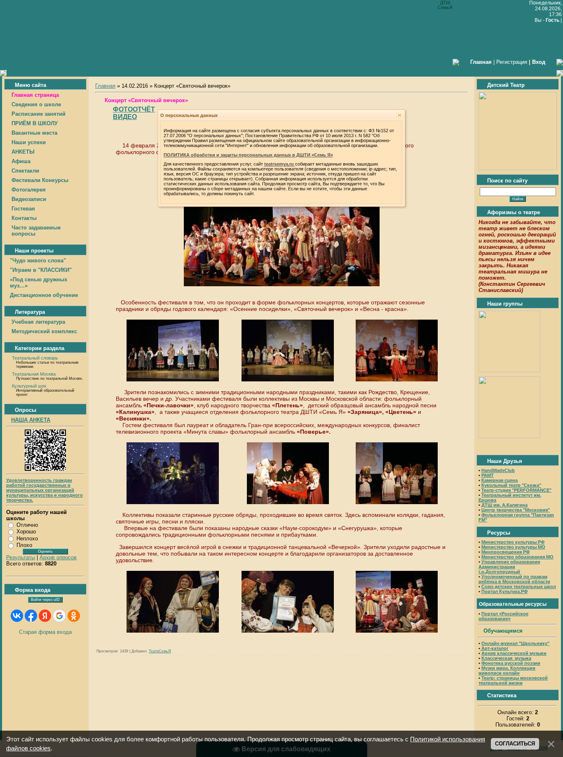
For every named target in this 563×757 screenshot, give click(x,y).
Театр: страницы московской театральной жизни (513, 680)
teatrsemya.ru (279, 163)
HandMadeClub (498, 470)
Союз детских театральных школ (518, 586)
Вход (538, 62)
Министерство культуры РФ (512, 542)
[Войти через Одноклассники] (74, 616)
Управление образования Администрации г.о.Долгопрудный (509, 566)
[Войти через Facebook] (31, 616)
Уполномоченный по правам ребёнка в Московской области (514, 579)
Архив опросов (58, 557)
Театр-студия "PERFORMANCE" (516, 490)
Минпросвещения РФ (505, 551)
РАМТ (487, 475)
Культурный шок (29, 385)
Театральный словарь (35, 357)
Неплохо (27, 538)
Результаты (20, 557)
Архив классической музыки (514, 653)
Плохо (24, 545)
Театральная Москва (34, 373)
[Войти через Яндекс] (45, 616)
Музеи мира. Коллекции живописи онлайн (507, 670)
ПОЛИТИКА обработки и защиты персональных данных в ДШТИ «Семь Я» (248, 154)
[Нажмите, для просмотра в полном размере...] (282, 284)
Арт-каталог (494, 648)
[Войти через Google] (59, 615)
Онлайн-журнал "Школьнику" (515, 643)
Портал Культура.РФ (504, 591)
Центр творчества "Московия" (515, 509)
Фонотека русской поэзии (510, 663)
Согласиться (515, 744)
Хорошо (26, 531)
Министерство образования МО (517, 556)
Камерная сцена (499, 480)
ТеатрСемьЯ (160, 651)
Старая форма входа (45, 632)
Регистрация (511, 62)
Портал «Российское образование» (503, 616)
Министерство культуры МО (513, 546)
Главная (105, 86)
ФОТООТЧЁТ (134, 109)
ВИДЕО (125, 116)
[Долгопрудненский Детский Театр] (518, 168)
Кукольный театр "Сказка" (511, 485)
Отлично (27, 525)
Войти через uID (45, 600)
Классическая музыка (506, 658)
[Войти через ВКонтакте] (17, 616)
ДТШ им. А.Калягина (504, 504)
